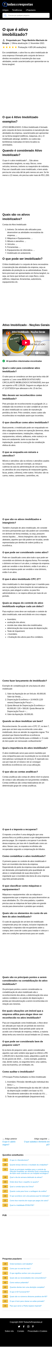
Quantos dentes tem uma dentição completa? (27, 1287)
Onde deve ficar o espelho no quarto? (24, 1182)
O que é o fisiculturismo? (19, 1160)
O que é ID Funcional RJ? (20, 1292)
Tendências (17, 10)
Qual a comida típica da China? (22, 1187)
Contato (20, 1331)
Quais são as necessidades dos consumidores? (28, 1278)
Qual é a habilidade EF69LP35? (22, 1205)
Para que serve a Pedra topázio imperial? (26, 1306)
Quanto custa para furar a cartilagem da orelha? (28, 1191)
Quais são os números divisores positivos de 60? (28, 1296)
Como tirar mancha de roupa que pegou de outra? (29, 1201)
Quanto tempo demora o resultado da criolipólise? (29, 1165)
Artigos (5, 10)
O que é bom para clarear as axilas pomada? (27, 1301)
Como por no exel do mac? (20, 1268)
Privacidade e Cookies (37, 1331)
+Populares (31, 10)
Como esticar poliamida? (19, 1282)
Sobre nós (9, 1331)
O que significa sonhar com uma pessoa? (26, 1273)
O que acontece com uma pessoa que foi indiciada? (30, 1196)
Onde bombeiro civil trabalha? (21, 1264)
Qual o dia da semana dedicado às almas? (26, 1177)
